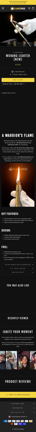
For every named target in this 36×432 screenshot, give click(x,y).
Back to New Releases (19, 394)
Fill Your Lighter (18, 268)
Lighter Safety (17, 272)
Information (17, 408)
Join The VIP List (17, 412)
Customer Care (17, 403)
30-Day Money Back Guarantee (18, 264)
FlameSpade (18, 52)
